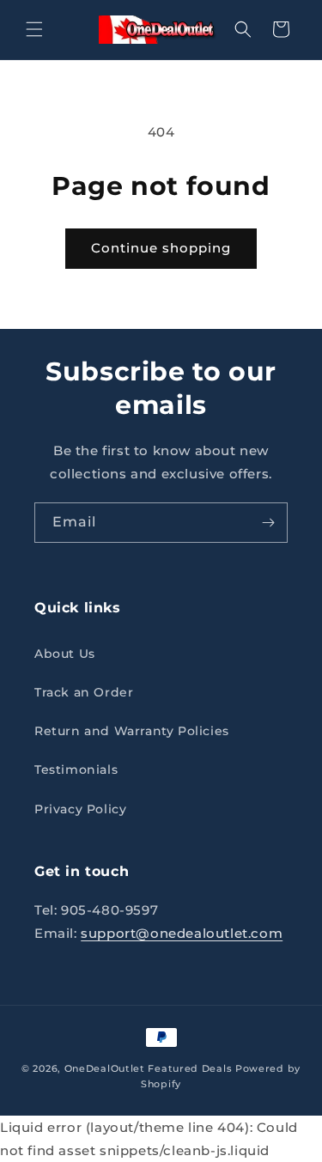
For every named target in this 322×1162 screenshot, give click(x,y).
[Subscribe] (268, 522)
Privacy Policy (80, 809)
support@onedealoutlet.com (182, 933)
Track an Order (83, 692)
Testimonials (76, 769)
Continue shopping (161, 248)
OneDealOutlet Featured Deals (148, 1068)
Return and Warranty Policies (131, 731)
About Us (64, 653)
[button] (34, 29)
